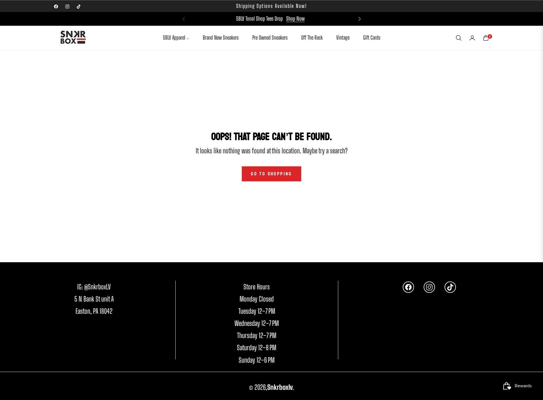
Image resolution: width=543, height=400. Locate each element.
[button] (359, 19)
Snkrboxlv (280, 387)
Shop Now (295, 18)
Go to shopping (271, 173)
